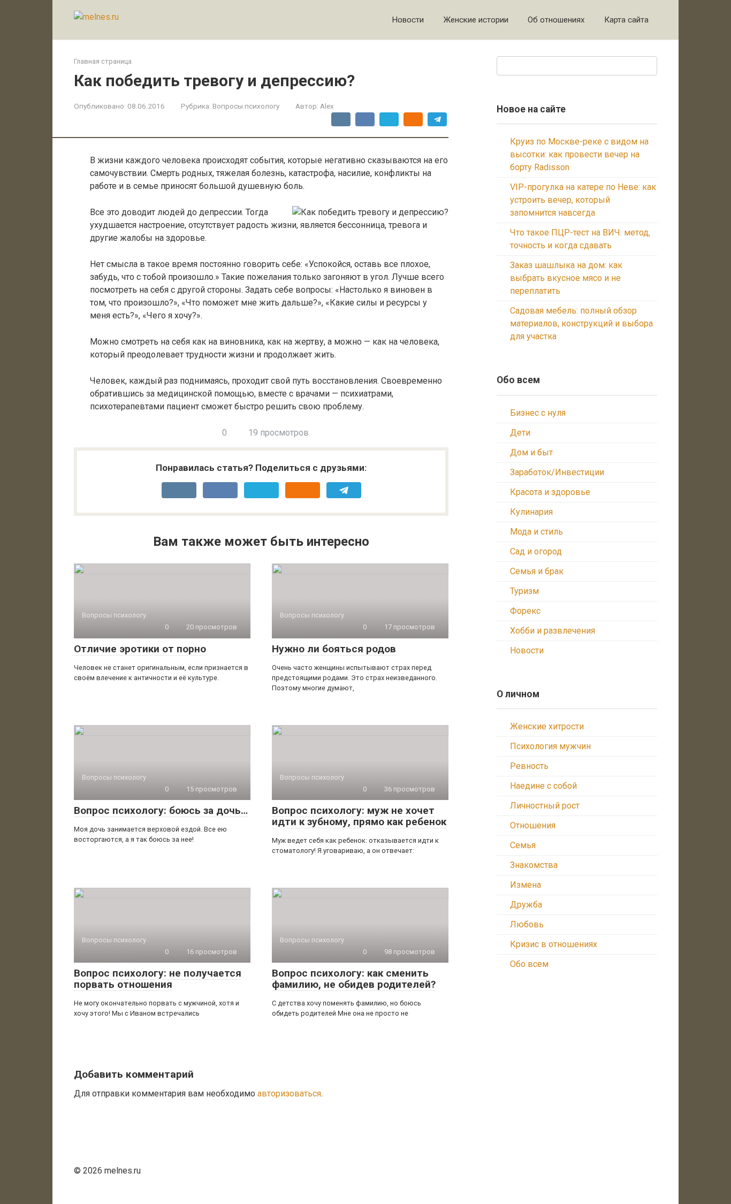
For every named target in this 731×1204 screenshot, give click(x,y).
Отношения (532, 825)
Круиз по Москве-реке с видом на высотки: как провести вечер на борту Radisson (579, 154)
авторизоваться (289, 1093)
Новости (408, 20)
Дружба (526, 905)
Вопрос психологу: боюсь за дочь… (161, 810)
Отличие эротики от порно (140, 649)
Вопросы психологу (245, 106)
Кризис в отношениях (553, 944)
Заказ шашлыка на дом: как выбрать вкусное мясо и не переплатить (566, 278)
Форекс (525, 611)
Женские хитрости (547, 726)
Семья (523, 845)
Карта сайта (626, 20)
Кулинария (531, 512)
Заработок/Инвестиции (557, 472)
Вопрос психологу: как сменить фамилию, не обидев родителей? (354, 978)
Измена (525, 885)
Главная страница (103, 61)
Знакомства (534, 865)
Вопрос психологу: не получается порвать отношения (157, 978)
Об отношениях (556, 20)
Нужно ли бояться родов (334, 649)
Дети (520, 433)
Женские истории (475, 20)
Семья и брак (537, 571)
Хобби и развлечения (552, 631)
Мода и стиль (536, 532)
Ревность (529, 766)
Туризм (524, 591)
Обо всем (529, 964)
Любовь (527, 924)
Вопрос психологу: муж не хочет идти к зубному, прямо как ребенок (359, 816)
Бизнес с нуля (538, 413)
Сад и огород (536, 551)
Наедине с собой (543, 786)
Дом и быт (531, 452)
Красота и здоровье (550, 492)
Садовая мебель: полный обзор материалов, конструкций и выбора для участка (581, 323)
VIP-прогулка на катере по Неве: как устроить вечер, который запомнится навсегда (583, 200)
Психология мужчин (550, 746)
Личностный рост (545, 806)
